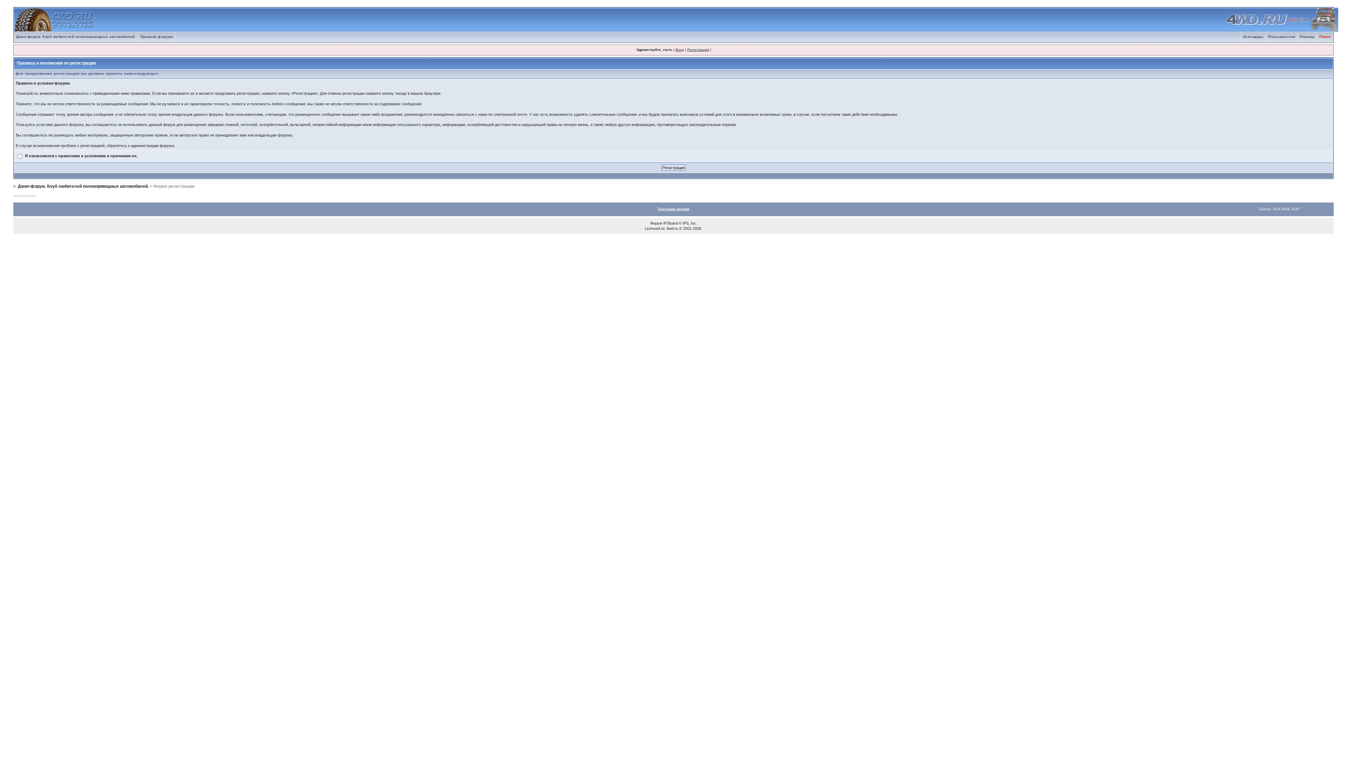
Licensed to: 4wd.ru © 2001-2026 (673, 228)
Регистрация (698, 50)
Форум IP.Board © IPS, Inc (673, 223)
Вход (680, 50)
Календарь (1253, 37)
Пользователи (1281, 37)
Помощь (1307, 37)
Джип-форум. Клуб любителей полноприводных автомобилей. (76, 37)
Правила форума (156, 37)
